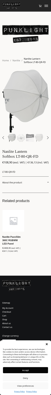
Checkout (6, 311)
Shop (4, 319)
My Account (7, 308)
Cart (4, 315)
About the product (12, 182)
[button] (46, 343)
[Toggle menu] (46, 6)
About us (6, 323)
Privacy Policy (19, 391)
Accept (25, 370)
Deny (25, 378)
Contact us (7, 327)
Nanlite (16, 60)
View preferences (25, 385)
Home (5, 60)
